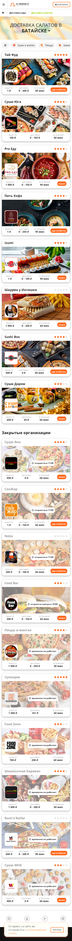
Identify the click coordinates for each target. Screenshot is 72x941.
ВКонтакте (9, 918)
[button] (5, 45)
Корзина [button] (62, 4)
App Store (27, 918)
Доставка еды (17, 12)
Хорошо (57, 929)
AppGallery (63, 918)
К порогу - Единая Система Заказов (19, 4)
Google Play (45, 918)
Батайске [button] (35, 30)
